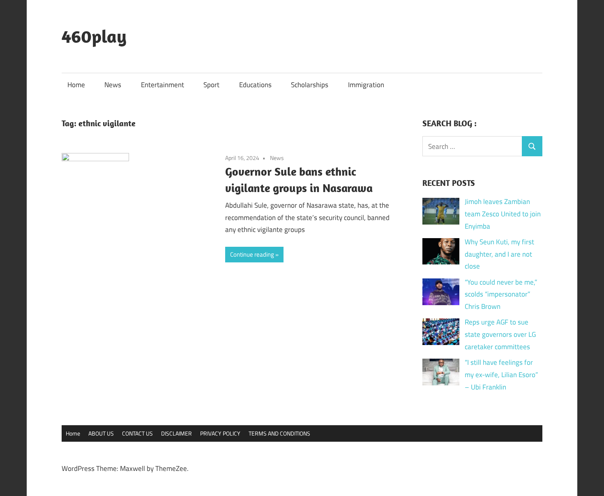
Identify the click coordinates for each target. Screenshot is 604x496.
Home (76, 84)
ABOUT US (101, 433)
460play (94, 36)
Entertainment (162, 84)
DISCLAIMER (176, 433)
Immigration (366, 84)
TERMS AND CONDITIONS (279, 433)
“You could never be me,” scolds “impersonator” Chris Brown (501, 294)
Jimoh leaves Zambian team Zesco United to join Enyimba (503, 214)
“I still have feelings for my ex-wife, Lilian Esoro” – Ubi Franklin (501, 374)
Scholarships (309, 84)
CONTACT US (137, 433)
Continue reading (252, 254)
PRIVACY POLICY (220, 433)
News (112, 84)
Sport (211, 84)
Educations (255, 84)
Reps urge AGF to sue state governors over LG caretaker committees (500, 334)
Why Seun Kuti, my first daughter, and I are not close (499, 254)
